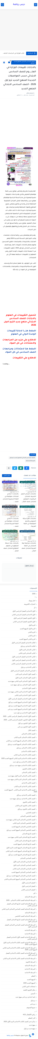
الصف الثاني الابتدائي (28, 772)
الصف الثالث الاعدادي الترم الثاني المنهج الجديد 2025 (18, 758)
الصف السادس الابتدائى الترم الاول (24, 865)
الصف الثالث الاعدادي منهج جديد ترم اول (22, 765)
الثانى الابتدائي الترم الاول (27, 650)
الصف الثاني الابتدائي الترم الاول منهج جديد (21, 776)
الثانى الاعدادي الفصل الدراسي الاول (23, 657)
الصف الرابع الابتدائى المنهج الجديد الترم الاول (20, 848)
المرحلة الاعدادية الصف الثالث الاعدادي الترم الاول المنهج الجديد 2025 (20, 943)
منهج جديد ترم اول (29, 1028)
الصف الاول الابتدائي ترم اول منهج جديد (22, 685)
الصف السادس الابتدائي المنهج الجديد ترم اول (24, 62)
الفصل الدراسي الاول (28, 886)
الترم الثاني (31, 635)
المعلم (33, 976)
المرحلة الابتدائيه (30, 912)
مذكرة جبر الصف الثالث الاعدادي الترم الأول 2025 (19, 1021)
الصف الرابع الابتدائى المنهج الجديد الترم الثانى (20, 851)
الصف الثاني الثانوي (29, 802)
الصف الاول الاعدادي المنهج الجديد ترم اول (21, 706)
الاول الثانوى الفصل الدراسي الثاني (24, 621)
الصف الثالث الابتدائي (28, 734)
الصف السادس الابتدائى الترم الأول (24, 862)
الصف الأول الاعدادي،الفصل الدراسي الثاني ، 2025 (19, 716)
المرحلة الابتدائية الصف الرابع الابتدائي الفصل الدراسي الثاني (22, 904)
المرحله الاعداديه (30, 972)
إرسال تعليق (29, 566)
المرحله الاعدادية (30, 969)
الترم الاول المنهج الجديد (27, 628)
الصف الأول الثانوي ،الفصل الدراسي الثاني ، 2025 (19, 720)
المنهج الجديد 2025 (29, 983)
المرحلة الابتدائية (30, 461)
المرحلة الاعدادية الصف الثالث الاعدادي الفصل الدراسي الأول (21, 954)
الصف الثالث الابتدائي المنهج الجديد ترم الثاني (20, 741)
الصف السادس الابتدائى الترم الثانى (24, 869)
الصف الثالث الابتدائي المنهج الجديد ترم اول (21, 744)
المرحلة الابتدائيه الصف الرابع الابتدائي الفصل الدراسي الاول (22, 920)
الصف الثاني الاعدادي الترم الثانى (24, 786)
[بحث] (2, 4)
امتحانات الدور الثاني (28, 986)
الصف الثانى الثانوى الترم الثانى (25, 805)
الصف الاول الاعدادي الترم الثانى (25, 695)
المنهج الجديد (31, 979)
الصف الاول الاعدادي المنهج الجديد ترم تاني (21, 709)
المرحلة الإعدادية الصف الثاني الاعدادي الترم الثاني (19, 958)
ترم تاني (32, 1004)
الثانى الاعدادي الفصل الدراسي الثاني (23, 664)
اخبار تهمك (32, 600)
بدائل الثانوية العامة (29, 990)
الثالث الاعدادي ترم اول (27, 646)
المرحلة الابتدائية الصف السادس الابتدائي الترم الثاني (18, 909)
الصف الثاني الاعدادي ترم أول (26, 795)
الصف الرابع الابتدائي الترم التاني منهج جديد (21, 837)
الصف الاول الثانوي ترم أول (26, 723)
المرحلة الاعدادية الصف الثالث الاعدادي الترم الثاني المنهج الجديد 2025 (20, 948)
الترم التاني (31, 632)
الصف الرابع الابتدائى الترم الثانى (25, 840)
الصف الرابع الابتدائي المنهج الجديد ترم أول (21, 855)
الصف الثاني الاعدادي (28, 783)
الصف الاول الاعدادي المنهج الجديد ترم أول (21, 702)
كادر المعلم (31, 1018)
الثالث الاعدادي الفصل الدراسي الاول (23, 642)
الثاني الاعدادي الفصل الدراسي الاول (23, 660)
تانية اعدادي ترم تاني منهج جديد (25, 997)
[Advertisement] (19, 30)
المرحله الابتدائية (30, 965)
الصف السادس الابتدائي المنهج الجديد (23, 872)
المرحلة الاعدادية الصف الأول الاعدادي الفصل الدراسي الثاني (22, 938)
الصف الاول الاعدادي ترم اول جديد (24, 713)
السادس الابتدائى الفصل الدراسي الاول (23, 671)
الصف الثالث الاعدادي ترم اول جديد (24, 762)
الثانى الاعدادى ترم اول (28, 667)
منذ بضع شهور (30, 491)
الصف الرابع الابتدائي (28, 833)
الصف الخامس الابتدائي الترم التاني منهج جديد (20, 819)
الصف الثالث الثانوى (28, 769)
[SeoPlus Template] (30, 1035)
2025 (33, 594)
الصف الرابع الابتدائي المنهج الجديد (24, 844)
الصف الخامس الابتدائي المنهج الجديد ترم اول (20, 830)
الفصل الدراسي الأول (28, 883)
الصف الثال (31, 730)
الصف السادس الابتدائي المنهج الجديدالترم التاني (19, 879)
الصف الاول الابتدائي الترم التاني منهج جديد (21, 681)
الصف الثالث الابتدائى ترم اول (25, 748)
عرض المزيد (7, 475)
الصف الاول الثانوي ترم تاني (26, 727)
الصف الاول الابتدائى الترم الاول (25, 678)
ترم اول (33, 1000)
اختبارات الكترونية (29, 604)
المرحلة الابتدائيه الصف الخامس (25, 916)
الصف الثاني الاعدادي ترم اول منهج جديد (22, 798)
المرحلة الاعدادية (30, 934)
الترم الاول (32, 625)
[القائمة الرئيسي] (35, 4)
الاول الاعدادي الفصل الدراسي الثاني (23, 614)
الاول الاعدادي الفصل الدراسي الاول (23, 611)
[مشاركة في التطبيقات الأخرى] (8, 468)
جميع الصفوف (30, 1007)
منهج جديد (32, 1025)
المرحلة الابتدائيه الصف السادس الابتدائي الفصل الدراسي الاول (21, 926)
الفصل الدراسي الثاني (28, 890)
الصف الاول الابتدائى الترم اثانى (25, 674)
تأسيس (33, 993)
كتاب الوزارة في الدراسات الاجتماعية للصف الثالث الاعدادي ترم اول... (13, 53)
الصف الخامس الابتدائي (27, 816)
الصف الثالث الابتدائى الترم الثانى (24, 737)
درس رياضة (19, 4)
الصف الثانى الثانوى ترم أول (26, 809)
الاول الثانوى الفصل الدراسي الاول (24, 618)
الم (34, 893)
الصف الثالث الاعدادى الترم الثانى (24, 755)
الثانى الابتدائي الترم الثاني (27, 653)
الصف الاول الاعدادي (28, 688)
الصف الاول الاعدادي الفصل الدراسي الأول (21, 699)
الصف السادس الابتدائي (27, 858)
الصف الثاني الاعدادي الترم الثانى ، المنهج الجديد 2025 (20, 791)
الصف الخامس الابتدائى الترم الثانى (24, 823)
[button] (26, 468)
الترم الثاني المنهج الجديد (27, 639)
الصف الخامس (30, 812)
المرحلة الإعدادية (30, 930)
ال (34, 607)
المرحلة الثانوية (30, 962)
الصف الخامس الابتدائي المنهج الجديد (23, 826)
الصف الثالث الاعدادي (28, 751)
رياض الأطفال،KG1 (29, 1014)
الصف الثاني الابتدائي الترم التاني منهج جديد (21, 779)
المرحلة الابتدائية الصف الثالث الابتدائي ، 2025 (20, 900)
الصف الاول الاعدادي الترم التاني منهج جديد (21, 692)
